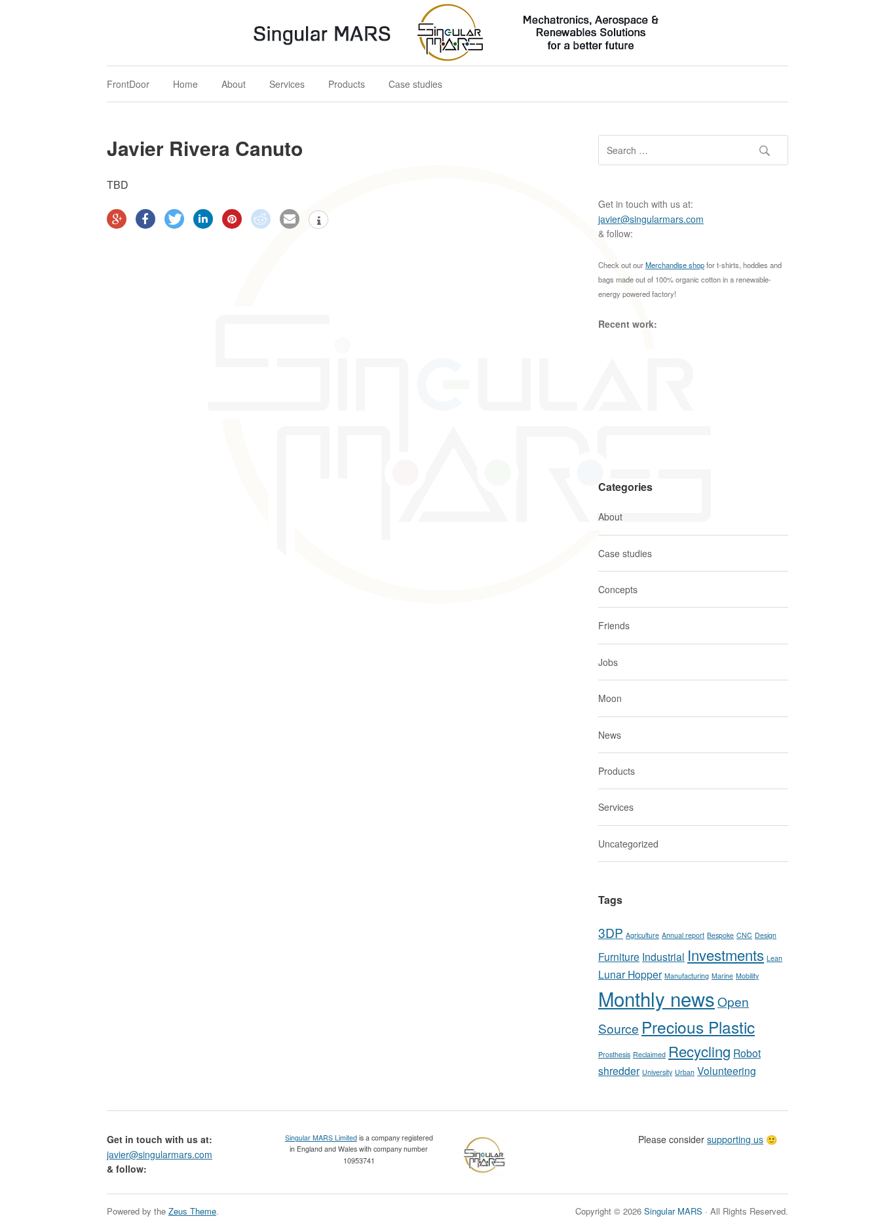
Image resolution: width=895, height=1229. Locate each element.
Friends (614, 625)
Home (185, 83)
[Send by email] (289, 219)
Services (287, 83)
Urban (685, 1072)
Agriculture (642, 935)
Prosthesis (614, 1054)
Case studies (415, 83)
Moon (610, 698)
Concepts (618, 589)
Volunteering (726, 1070)
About (233, 83)
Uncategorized (628, 843)
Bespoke (720, 935)
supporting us (735, 1139)
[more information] (318, 221)
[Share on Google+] (116, 219)
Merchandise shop (674, 265)
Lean (774, 958)
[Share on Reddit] (261, 219)
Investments (725, 955)
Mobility (747, 976)
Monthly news (656, 998)
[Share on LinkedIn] (203, 219)
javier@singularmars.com (651, 218)
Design (765, 935)
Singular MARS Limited (321, 1137)
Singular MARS (673, 1211)
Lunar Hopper (630, 974)
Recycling (699, 1051)
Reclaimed (649, 1054)
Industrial (663, 956)
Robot (747, 1052)
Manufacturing (686, 976)
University (657, 1072)
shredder (618, 1070)
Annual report (683, 935)
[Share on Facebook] (145, 219)
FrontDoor (128, 83)
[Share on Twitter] (174, 219)
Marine (722, 976)
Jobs (608, 662)
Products (346, 83)
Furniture (618, 956)
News (609, 734)
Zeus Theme (192, 1211)
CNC (744, 935)
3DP (610, 932)
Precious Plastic (698, 1026)
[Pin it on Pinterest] (232, 219)
